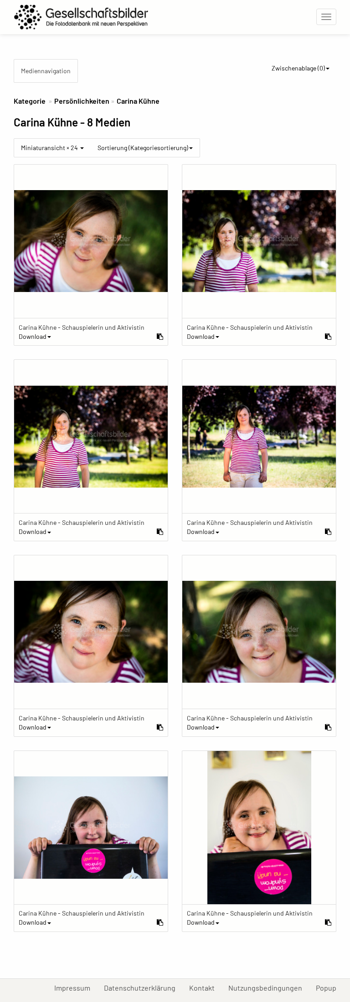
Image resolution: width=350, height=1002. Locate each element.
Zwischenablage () (298, 68)
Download (32, 336)
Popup (329, 987)
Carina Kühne (138, 100)
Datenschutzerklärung (143, 987)
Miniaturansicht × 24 (50, 147)
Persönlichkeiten (81, 100)
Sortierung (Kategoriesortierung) (143, 147)
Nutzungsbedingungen (268, 987)
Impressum (75, 987)
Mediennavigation (46, 71)
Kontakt (205, 987)
